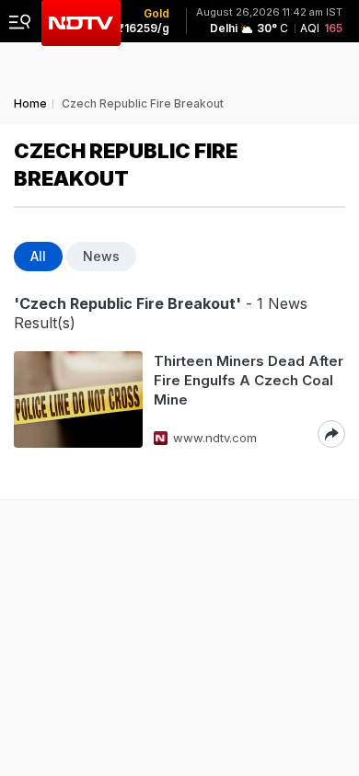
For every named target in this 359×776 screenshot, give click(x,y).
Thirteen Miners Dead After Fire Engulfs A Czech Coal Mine (248, 380)
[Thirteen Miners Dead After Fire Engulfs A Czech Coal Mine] (78, 399)
